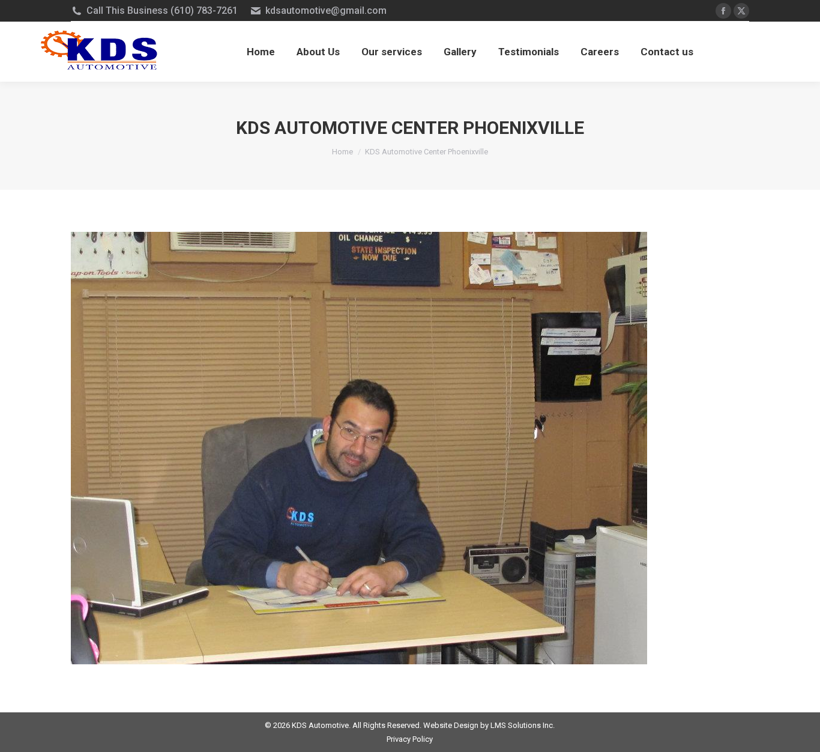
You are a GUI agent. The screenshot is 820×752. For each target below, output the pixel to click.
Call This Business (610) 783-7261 (162, 10)
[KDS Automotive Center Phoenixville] (410, 448)
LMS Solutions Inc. (522, 725)
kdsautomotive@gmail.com (326, 10)
